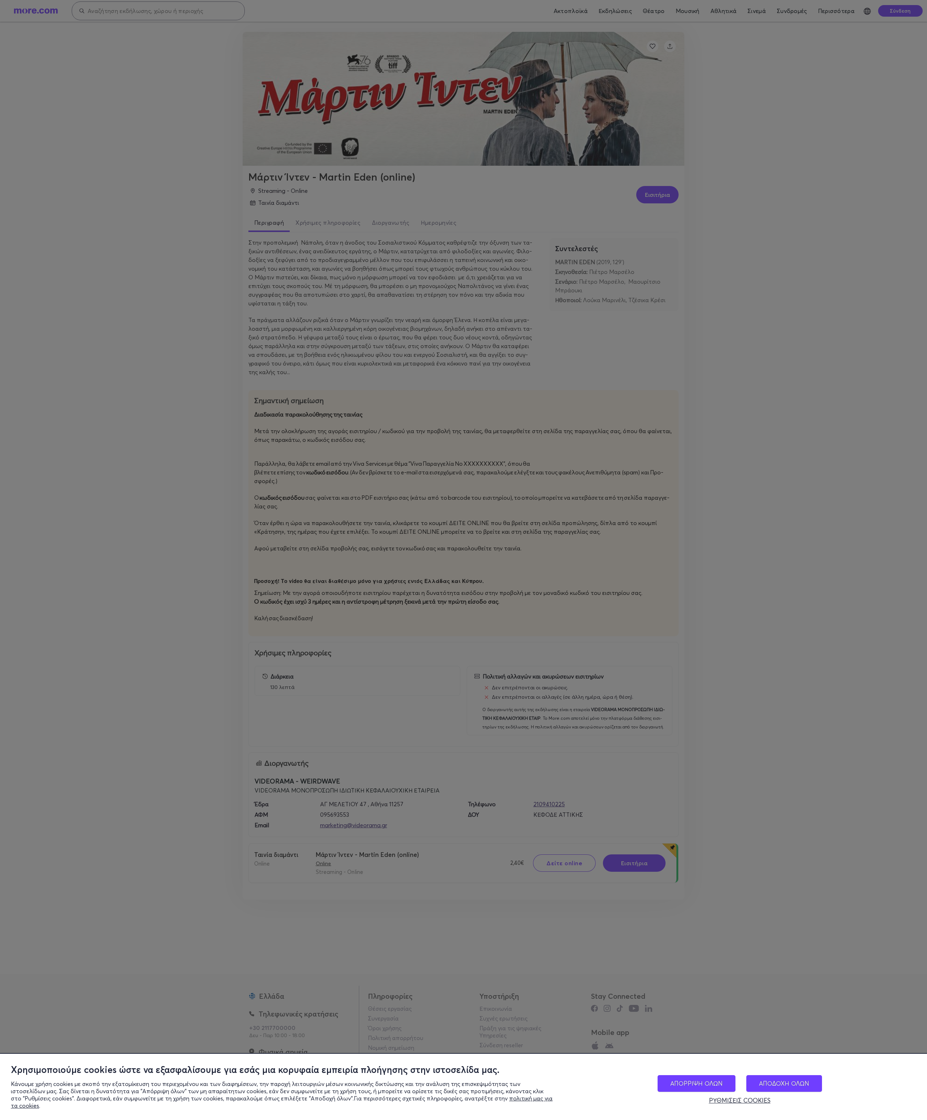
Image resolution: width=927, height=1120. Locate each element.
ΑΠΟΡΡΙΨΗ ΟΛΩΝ (696, 1083)
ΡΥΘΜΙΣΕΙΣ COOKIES (740, 1100)
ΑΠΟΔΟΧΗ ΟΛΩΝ (784, 1083)
